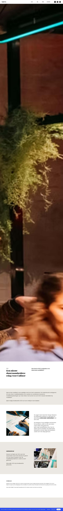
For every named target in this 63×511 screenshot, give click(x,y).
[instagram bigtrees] (57, 2)
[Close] (61, 509)
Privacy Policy (43, 509)
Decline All (53, 509)
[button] (32, 1)
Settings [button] (48, 509)
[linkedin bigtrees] (55, 2)
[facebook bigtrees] (60, 2)
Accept (58, 509)
